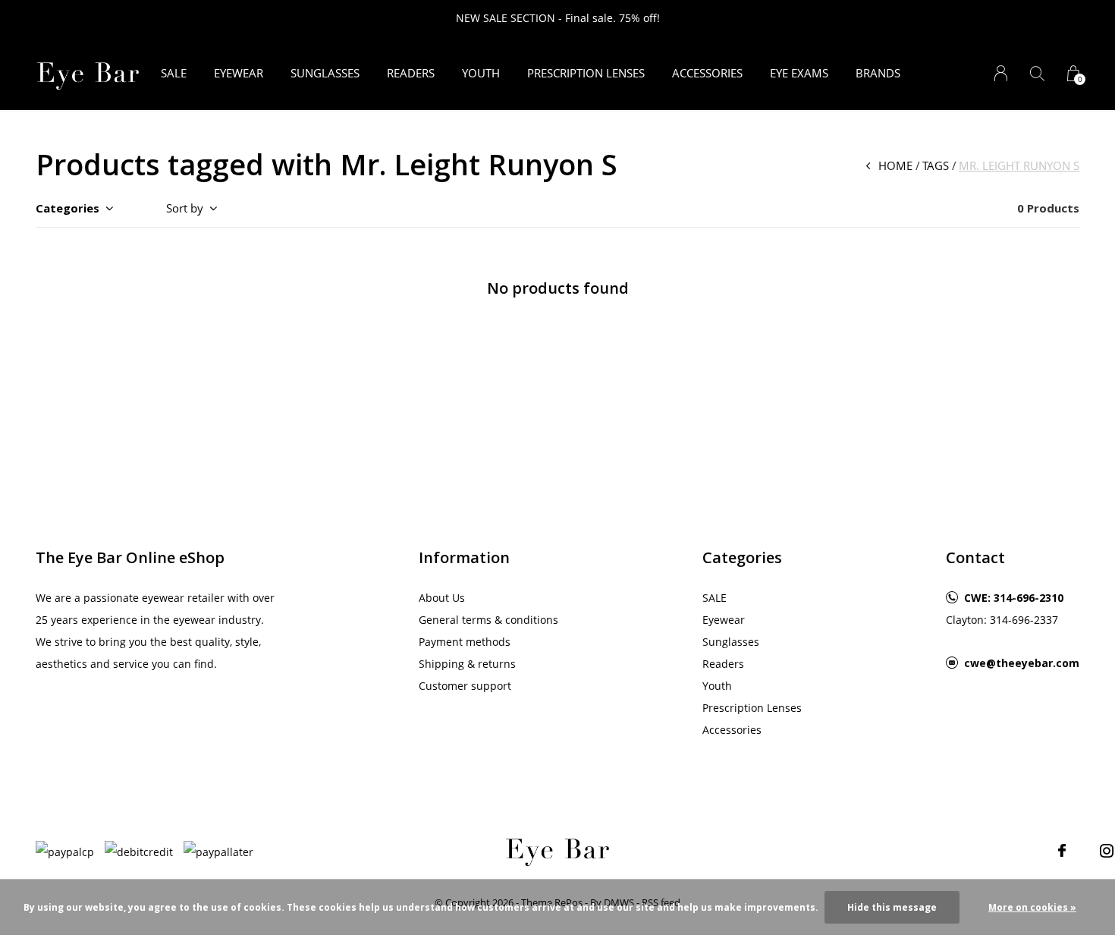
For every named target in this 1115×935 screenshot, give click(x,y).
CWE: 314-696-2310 (1013, 597)
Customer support (465, 685)
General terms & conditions (488, 619)
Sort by (184, 208)
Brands (878, 72)
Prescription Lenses (586, 72)
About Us (442, 597)
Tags (935, 165)
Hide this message (892, 907)
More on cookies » (1032, 907)
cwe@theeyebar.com (1021, 663)
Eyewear (238, 72)
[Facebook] (1062, 850)
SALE (174, 72)
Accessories (707, 72)
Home (895, 165)
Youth (481, 72)
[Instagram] (1106, 850)
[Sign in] (1000, 73)
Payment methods (464, 641)
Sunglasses (325, 72)
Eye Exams (799, 72)
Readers (411, 72)
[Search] (1037, 73)
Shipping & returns (467, 663)
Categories (67, 208)
